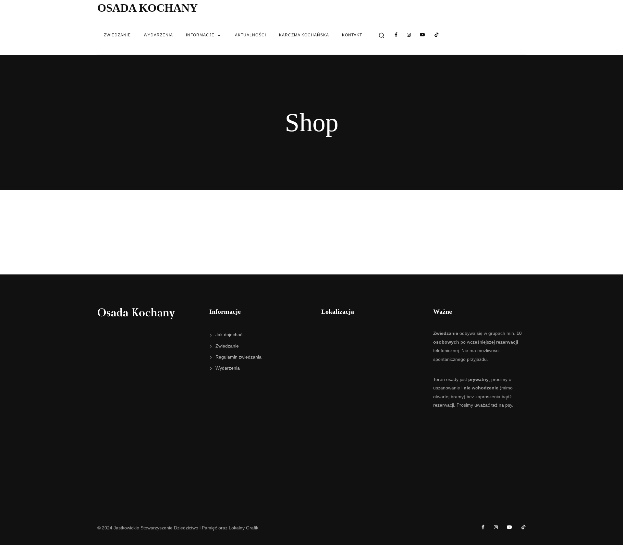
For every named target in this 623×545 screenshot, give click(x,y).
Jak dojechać (228, 334)
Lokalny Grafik (243, 527)
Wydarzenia (158, 35)
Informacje (200, 35)
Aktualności (250, 35)
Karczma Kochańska (304, 35)
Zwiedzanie (117, 35)
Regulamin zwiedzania (238, 357)
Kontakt (352, 35)
